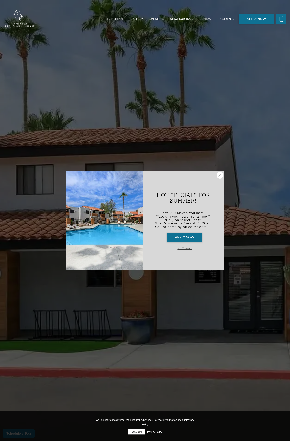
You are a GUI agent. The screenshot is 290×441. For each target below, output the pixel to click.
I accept (136, 431)
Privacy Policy (154, 432)
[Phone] (281, 19)
